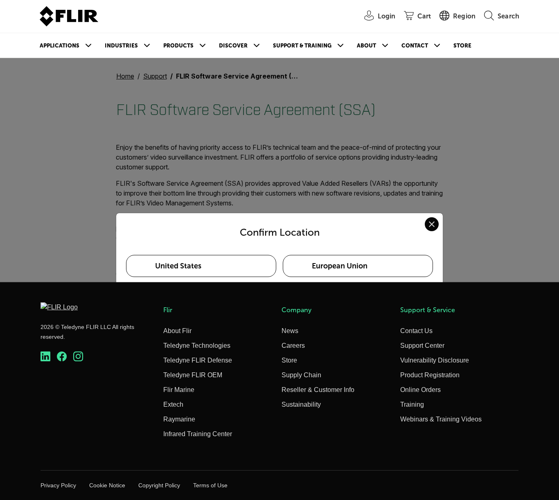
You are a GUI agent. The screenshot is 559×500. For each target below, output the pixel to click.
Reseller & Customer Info (318, 389)
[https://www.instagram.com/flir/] (78, 356)
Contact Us (416, 330)
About (366, 46)
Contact (414, 46)
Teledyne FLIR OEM (192, 375)
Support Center (422, 345)
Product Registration (430, 375)
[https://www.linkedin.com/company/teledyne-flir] (45, 356)
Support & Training (302, 46)
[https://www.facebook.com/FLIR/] (62, 356)
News (290, 330)
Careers (293, 345)
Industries (121, 46)
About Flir (177, 330)
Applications (59, 46)
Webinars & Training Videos (441, 419)
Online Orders (420, 389)
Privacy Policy (58, 485)
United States (178, 266)
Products (178, 46)
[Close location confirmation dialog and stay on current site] (432, 224)
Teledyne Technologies (196, 345)
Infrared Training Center (197, 433)
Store (462, 46)
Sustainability (301, 404)
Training (412, 404)
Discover (233, 46)
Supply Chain (301, 375)
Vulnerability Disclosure (434, 360)
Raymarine (179, 419)
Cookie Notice (107, 485)
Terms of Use (210, 485)
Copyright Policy (159, 485)
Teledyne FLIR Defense (197, 360)
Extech (173, 404)
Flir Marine (178, 389)
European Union (339, 266)
